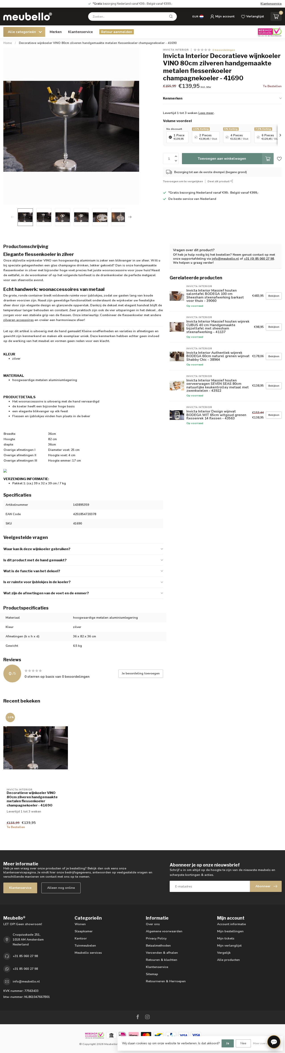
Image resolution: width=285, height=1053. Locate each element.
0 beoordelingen (223, 50)
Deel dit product (219, 181)
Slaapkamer (84, 931)
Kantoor (81, 938)
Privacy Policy (156, 938)
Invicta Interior (176, 50)
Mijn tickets (225, 938)
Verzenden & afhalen (162, 953)
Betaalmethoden (158, 945)
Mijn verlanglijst (229, 945)
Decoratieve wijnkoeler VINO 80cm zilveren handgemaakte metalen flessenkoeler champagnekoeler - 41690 (98, 43)
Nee (243, 1043)
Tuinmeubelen (85, 945)
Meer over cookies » (265, 1043)
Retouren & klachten (161, 960)
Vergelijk (224, 953)
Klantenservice (271, 4)
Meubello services (88, 953)
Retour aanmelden (116, 31)
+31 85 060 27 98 (25, 956)
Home (7, 43)
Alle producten (228, 960)
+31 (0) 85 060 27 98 (259, 259)
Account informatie (231, 924)
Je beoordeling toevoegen (141, 674)
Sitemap (152, 974)
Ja (227, 1043)
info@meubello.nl (225, 259)
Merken (56, 31)
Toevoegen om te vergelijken (183, 181)
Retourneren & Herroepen (166, 981)
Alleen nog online (61, 888)
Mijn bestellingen (230, 931)
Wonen (80, 924)
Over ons (153, 924)
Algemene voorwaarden (164, 931)
